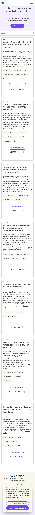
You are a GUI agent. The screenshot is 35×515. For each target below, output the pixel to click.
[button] (17, 85)
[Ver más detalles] (22, 89)
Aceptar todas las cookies (17, 508)
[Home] (3, 3)
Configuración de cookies (17, 503)
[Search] (32, 33)
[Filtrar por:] (28, 33)
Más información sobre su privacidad (19, 499)
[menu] (31, 3)
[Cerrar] (33, 502)
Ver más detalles (18, 66)
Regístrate (17, 26)
